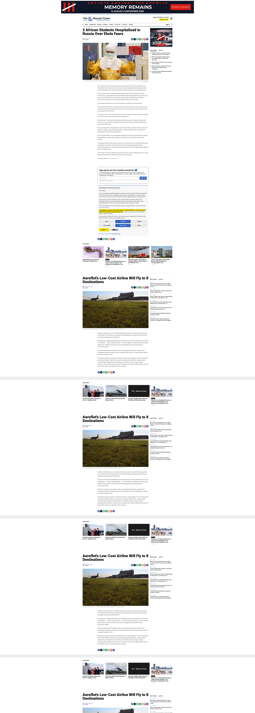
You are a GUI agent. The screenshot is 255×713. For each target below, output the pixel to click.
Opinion (111, 24)
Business (105, 24)
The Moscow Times (88, 286)
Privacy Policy (110, 180)
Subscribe (143, 178)
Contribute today (164, 19)
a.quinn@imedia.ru (113, 158)
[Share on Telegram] (137, 39)
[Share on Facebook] (132, 39)
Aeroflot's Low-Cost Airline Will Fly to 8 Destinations (115, 280)
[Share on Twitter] (135, 39)
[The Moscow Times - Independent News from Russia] (96, 18)
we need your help (104, 207)
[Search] (171, 24)
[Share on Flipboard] (145, 39)
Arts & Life (117, 24)
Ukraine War (92, 24)
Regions (99, 24)
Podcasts (124, 24)
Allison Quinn (87, 38)
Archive (131, 24)
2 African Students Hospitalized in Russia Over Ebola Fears (111, 32)
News (86, 24)
